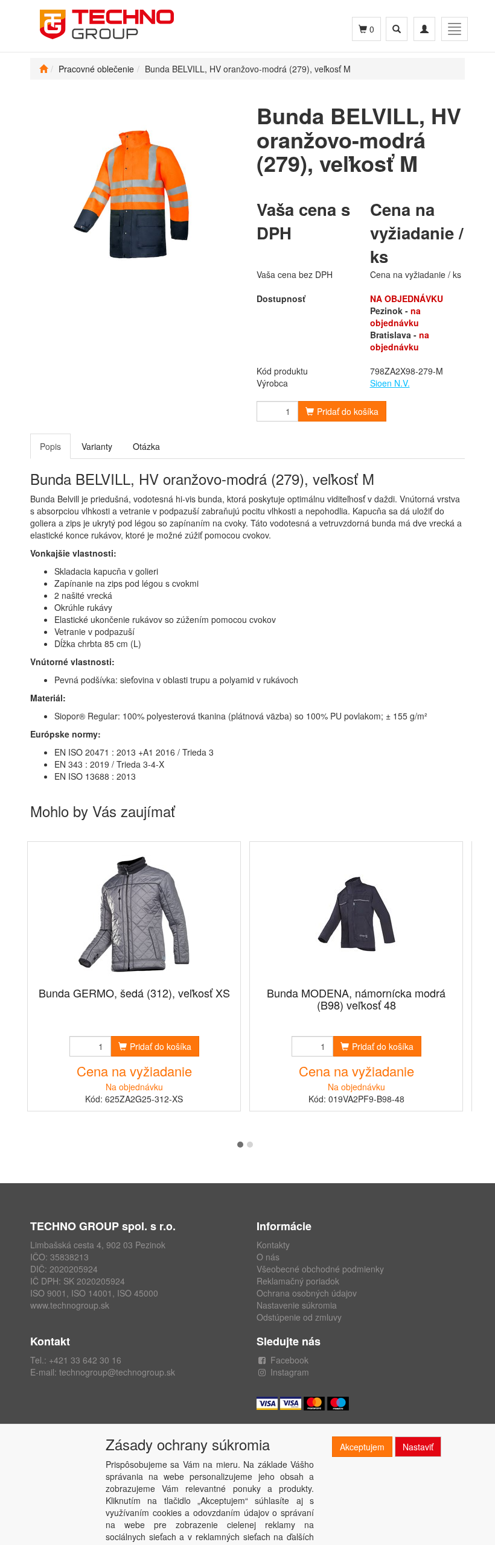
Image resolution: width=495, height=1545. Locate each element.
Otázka (146, 446)
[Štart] (43, 69)
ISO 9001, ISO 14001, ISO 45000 (94, 1293)
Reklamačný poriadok (298, 1281)
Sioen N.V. (390, 383)
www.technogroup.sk (69, 1305)
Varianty (96, 446)
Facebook (289, 1360)
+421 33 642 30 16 (85, 1360)
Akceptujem (362, 1447)
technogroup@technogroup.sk (117, 1372)
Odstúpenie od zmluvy (299, 1317)
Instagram (289, 1372)
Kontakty (273, 1245)
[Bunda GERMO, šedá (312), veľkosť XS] (134, 915)
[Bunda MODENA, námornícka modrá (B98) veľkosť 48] (356, 915)
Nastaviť (418, 1447)
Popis (50, 446)
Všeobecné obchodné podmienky (320, 1269)
